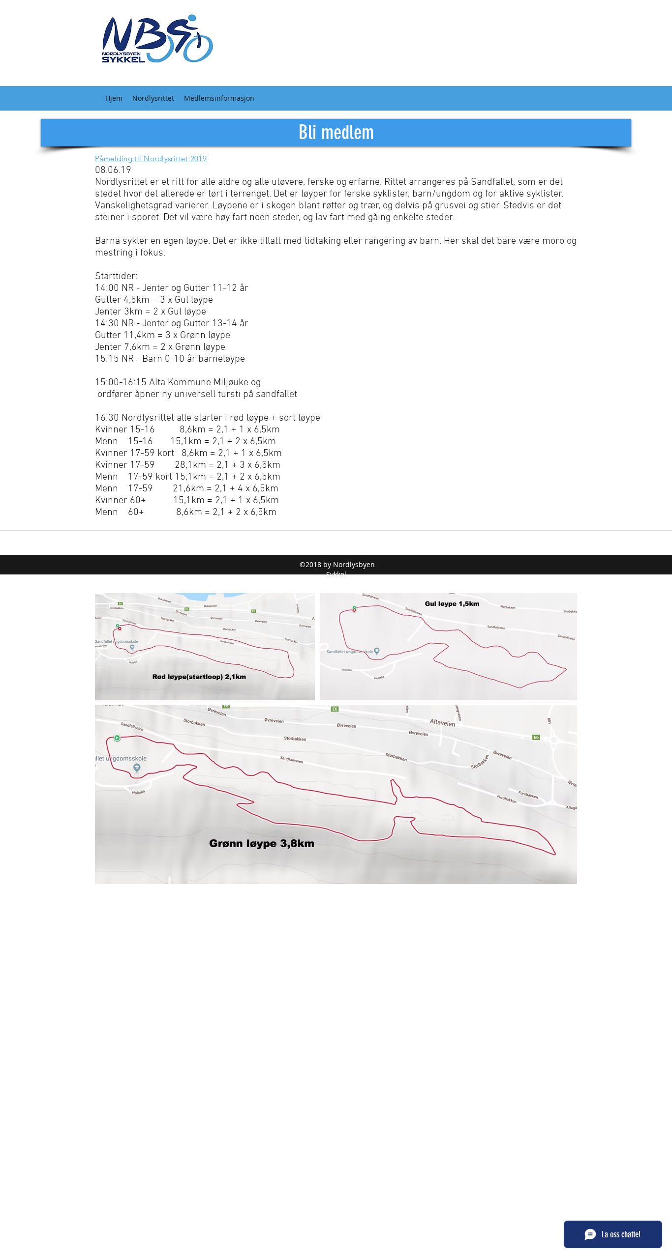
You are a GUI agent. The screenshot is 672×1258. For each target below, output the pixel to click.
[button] (153, 98)
